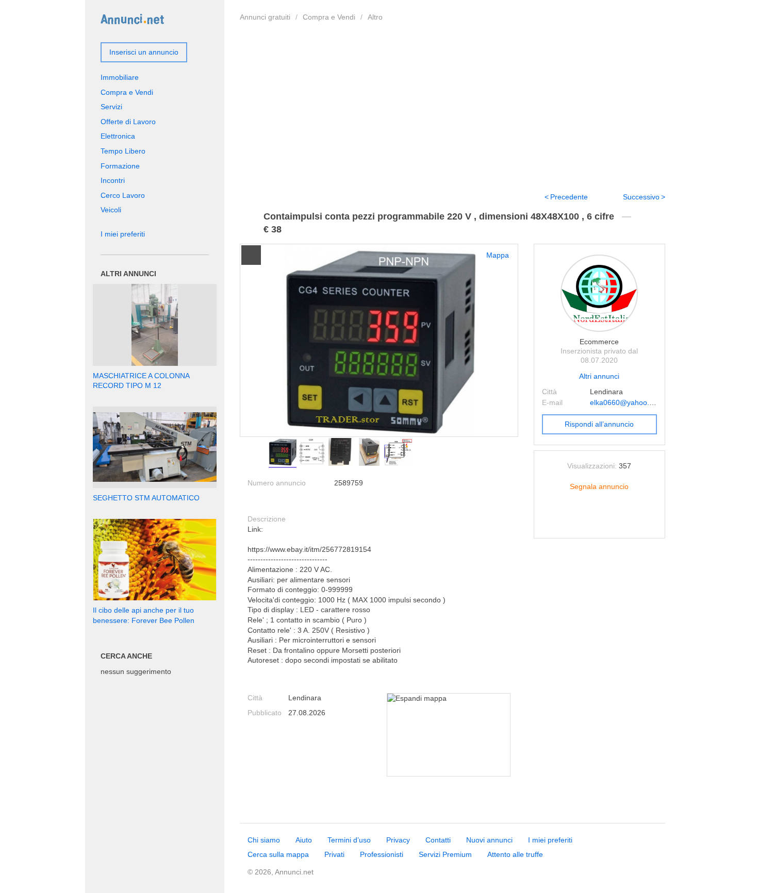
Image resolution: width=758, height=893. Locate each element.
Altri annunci (599, 376)
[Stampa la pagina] (599, 522)
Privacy (398, 840)
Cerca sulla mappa (278, 854)
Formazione (120, 166)
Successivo (641, 197)
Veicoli (111, 210)
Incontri (113, 180)
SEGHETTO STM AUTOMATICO (146, 498)
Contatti (438, 840)
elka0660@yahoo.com (626, 402)
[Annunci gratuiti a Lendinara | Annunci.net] (132, 18)
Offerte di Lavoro (128, 121)
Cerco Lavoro (123, 195)
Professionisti (381, 854)
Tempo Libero (123, 151)
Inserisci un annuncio (143, 52)
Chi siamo (264, 840)
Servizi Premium (445, 854)
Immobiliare (120, 77)
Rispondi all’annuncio (599, 424)
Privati (334, 854)
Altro (375, 17)
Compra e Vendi (329, 17)
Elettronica (118, 136)
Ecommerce (599, 342)
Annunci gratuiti (265, 17)
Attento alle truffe (515, 854)
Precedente (569, 197)
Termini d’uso (349, 840)
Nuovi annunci (489, 840)
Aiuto (303, 840)
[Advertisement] (452, 104)
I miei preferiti (123, 234)
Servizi (111, 107)
